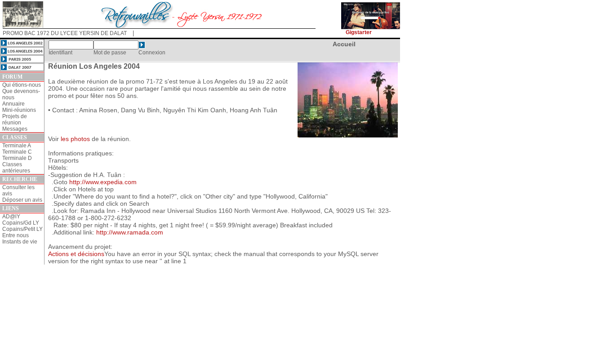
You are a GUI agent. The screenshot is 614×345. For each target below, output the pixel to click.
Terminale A (16, 145)
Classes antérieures (16, 167)
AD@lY (11, 216)
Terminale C (17, 152)
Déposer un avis (22, 200)
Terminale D (17, 158)
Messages (14, 129)
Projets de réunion (14, 119)
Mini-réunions (19, 110)
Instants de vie (19, 242)
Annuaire (13, 104)
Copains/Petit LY (22, 229)
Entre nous (15, 235)
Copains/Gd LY (20, 223)
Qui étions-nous (21, 85)
